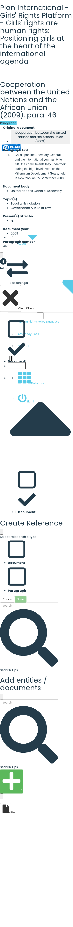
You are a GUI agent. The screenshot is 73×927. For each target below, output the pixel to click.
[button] (3, 264)
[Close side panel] (1, 255)
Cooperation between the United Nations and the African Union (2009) (40, 137)
